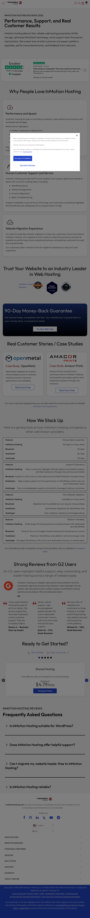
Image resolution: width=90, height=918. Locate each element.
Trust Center (27, 152)
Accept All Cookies (23, 158)
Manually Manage (27, 165)
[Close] (76, 135)
